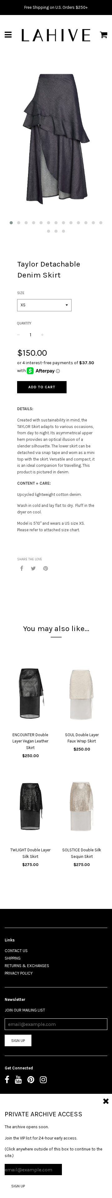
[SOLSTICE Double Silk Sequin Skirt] (82, 811)
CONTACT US (16, 950)
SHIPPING (13, 958)
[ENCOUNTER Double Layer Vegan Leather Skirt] (30, 696)
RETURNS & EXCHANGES (27, 965)
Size (20, 293)
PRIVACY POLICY (19, 973)
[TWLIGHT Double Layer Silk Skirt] (30, 811)
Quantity (24, 323)
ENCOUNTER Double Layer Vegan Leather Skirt (30, 741)
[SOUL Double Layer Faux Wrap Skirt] (82, 696)
